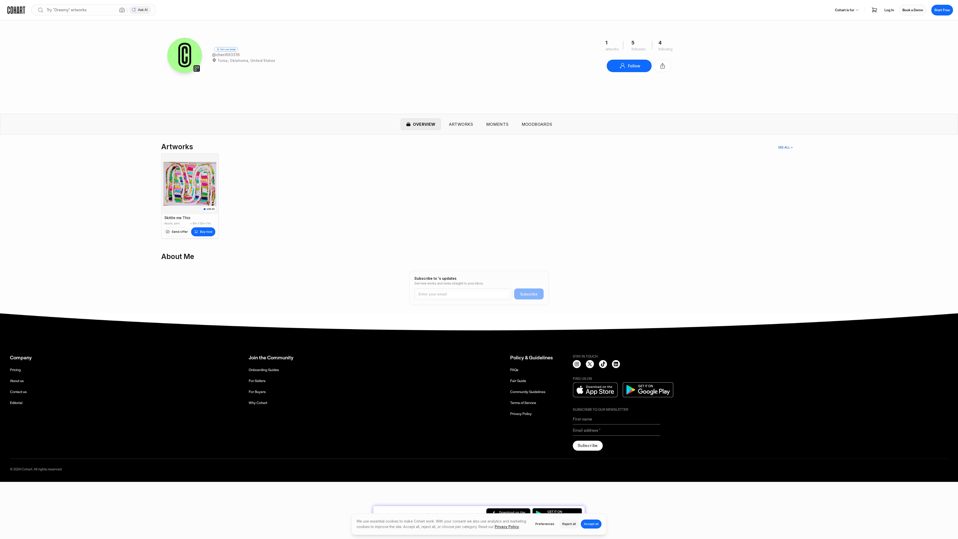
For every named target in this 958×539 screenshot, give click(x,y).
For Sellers (257, 381)
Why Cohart (258, 403)
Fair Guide (518, 381)
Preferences (544, 524)
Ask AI (143, 9)
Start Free (942, 10)
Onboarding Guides (264, 370)
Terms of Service (523, 403)
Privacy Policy (521, 413)
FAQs (514, 370)
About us (17, 381)
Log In (889, 10)
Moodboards (537, 124)
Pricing (15, 370)
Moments (497, 124)
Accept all (591, 524)
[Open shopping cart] (874, 10)
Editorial (16, 403)
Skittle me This (177, 218)
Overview (424, 124)
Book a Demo (912, 10)
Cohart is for (844, 10)
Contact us (18, 392)
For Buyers (257, 392)
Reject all (569, 524)
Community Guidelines (527, 392)
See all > (785, 147)
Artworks (461, 124)
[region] (479, 199)
